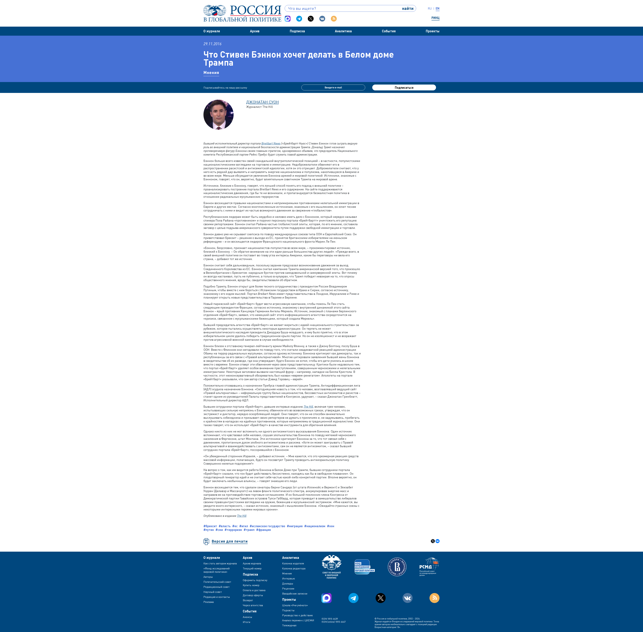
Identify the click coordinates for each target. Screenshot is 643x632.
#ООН (330, 526)
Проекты (433, 31)
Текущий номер (252, 568)
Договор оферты (253, 595)
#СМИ (219, 530)
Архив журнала (252, 563)
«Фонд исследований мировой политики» (216, 570)
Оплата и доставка (254, 590)
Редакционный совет (216, 586)
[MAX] (288, 19)
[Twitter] (311, 19)
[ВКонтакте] (438, 541)
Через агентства (253, 605)
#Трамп (249, 530)
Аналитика (343, 31)
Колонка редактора (293, 568)
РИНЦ (436, 18)
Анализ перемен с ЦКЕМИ (298, 620)
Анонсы (247, 617)
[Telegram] (299, 19)
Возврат (248, 600)
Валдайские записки (294, 593)
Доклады (287, 583)
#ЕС (235, 526)
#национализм (314, 526)
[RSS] (334, 19)
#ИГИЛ (243, 526)
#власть (225, 526)
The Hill (241, 515)
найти (408, 8)
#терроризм (233, 530)
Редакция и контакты (216, 597)
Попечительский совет (217, 581)
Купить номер (251, 585)
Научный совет (212, 591)
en (438, 8)
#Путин (208, 530)
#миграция (295, 526)
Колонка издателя (293, 563)
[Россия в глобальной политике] (242, 13)
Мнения (211, 72)
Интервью (288, 578)
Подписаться (404, 87)
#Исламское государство (267, 526)
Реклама (208, 602)
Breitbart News (270, 143)
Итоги (246, 622)
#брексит (210, 526)
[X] (433, 541)
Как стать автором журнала (220, 563)
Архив (255, 31)
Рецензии (288, 588)
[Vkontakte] (322, 19)
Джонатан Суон (262, 101)
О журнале (211, 31)
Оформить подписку (255, 580)
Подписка (297, 31)
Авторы (208, 576)
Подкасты (288, 610)
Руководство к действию (297, 615)
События (389, 31)
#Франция (263, 530)
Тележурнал (289, 625)
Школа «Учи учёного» (295, 605)
